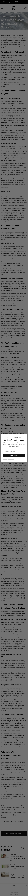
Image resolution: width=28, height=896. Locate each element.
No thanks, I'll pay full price (8, 459)
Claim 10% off (14, 455)
